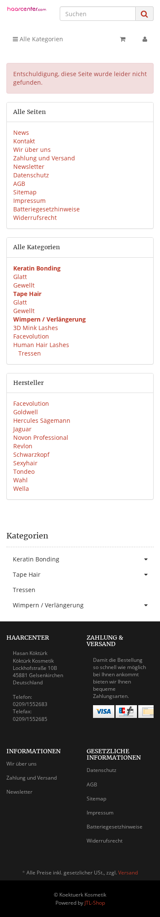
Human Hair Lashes (41, 345)
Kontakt (24, 141)
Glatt (20, 277)
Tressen (29, 353)
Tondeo (24, 471)
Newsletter (28, 166)
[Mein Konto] (145, 39)
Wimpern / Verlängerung (48, 605)
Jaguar (22, 429)
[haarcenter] (26, 9)
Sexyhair (25, 463)
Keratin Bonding (36, 559)
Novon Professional (40, 437)
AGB (19, 183)
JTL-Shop (94, 902)
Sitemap (25, 192)
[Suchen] (144, 14)
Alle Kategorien (40, 39)
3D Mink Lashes (35, 328)
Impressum (29, 200)
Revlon (22, 446)
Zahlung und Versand (44, 158)
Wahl (20, 480)
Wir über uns (32, 149)
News (21, 132)
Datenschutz (31, 175)
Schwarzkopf (31, 454)
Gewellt (24, 285)
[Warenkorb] (122, 39)
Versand (128, 872)
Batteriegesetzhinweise (46, 209)
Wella (21, 488)
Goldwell (25, 412)
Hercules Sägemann (41, 420)
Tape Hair (27, 574)
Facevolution (31, 336)
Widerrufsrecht (35, 218)
